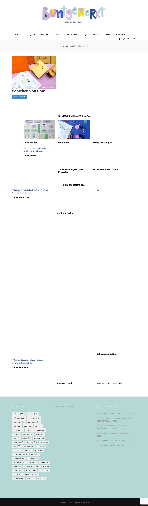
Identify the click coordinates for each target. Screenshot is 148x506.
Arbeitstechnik (34, 418)
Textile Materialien (31, 466)
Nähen (40, 446)
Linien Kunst (30, 155)
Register (96, 34)
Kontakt (44, 34)
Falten (28, 426)
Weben (17, 474)
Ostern (27, 450)
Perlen (34, 454)
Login (85, 34)
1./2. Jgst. (19, 414)
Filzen (29, 430)
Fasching (18, 430)
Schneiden (33, 458)
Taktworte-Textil (63, 383)
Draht (17, 426)
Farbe (38, 426)
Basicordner (19, 422)
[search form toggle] (134, 39)
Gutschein (27, 434)
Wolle (41, 478)
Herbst (39, 434)
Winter (30, 478)
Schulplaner (19, 462)
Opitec (17, 450)
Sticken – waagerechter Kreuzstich (70, 170)
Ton (46, 466)
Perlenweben (19, 458)
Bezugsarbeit (33, 422)
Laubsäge (18, 442)
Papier (39, 450)
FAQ (108, 34)
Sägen (17, 466)
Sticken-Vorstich (21, 197)
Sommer (32, 462)
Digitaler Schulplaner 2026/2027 (110, 413)
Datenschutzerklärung (82, 502)
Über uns (57, 34)
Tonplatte (18, 470)
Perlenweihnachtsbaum (105, 169)
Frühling (40, 430)
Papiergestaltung (20, 454)
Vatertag (44, 470)
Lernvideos (32, 442)
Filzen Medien (30, 142)
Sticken (44, 462)
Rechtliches (72, 34)
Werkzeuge (18, 478)
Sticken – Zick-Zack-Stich (110, 383)
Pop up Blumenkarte (105, 440)
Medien (44, 442)
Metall (17, 446)
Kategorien (30, 34)
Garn (16, 434)
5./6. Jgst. (19, 418)
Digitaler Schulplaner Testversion (111, 433)
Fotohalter (63, 142)
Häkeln (26, 438)
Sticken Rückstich (21, 367)
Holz (17, 438)
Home (17, 34)
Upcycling (31, 470)
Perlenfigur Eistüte (64, 213)
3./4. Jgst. (32, 414)
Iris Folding (39, 438)
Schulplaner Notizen (107, 354)
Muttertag (28, 446)
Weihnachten (31, 474)
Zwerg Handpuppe (102, 142)
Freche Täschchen (105, 445)
